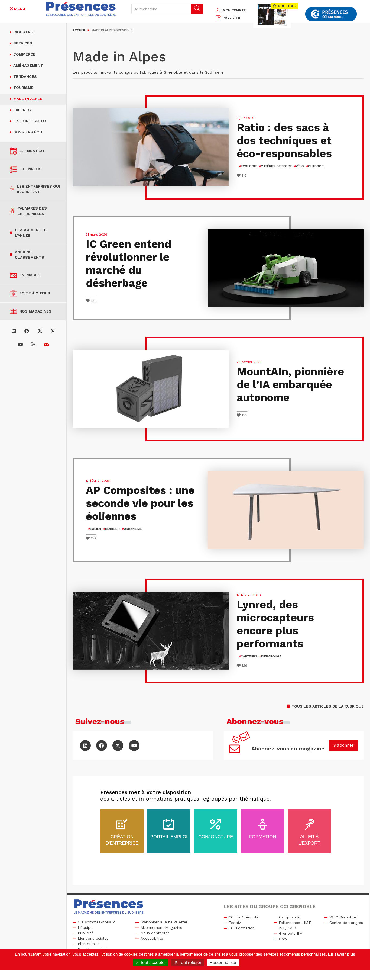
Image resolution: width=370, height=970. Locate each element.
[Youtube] (20, 344)
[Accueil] (81, 9)
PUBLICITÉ (231, 18)
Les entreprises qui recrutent (38, 189)
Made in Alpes (28, 99)
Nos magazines (35, 311)
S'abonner (343, 745)
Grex (283, 939)
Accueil (79, 30)
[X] (40, 331)
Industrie (23, 32)
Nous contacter (155, 933)
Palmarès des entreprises (32, 211)
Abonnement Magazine (161, 927)
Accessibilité (152, 938)
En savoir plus (341, 954)
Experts (22, 110)
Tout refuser (189, 962)
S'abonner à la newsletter (164, 922)
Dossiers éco (27, 132)
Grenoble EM (291, 933)
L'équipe (85, 927)
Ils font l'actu (29, 121)
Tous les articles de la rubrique (327, 706)
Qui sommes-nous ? (96, 922)
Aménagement (28, 65)
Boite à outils (34, 293)
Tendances (25, 76)
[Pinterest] (52, 331)
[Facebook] (26, 331)
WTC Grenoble (342, 917)
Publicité (85, 933)
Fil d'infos (30, 169)
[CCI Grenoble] (331, 14)
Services (22, 43)
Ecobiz (235, 922)
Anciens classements (29, 254)
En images (29, 275)
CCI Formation (242, 928)
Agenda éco (31, 151)
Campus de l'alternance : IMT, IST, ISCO (295, 922)
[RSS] (33, 344)
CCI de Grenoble (243, 917)
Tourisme (23, 87)
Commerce (24, 54)
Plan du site (88, 944)
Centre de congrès (346, 922)
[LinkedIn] (14, 331)
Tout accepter (152, 962)
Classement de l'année (31, 232)
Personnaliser (223, 962)
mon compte (234, 10)
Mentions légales (93, 938)
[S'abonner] (46, 344)
